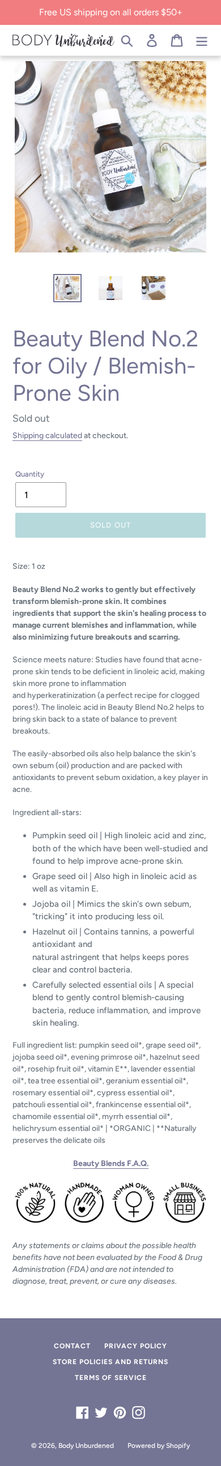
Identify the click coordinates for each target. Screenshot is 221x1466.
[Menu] (201, 40)
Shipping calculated (47, 435)
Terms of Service (111, 1378)
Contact (72, 1346)
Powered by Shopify (159, 1446)
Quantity (29, 474)
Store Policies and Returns (110, 1362)
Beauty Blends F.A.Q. (110, 1163)
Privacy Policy (135, 1346)
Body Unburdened (86, 1446)
